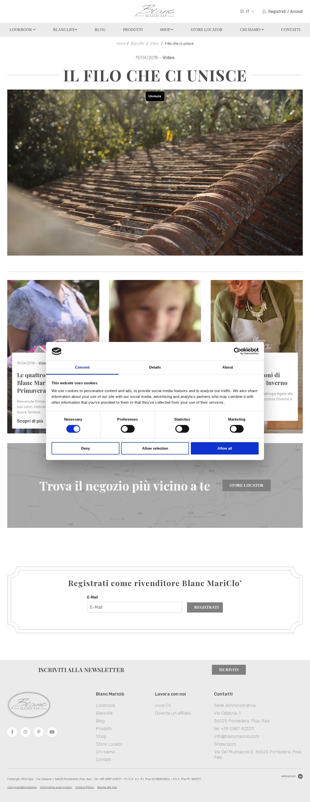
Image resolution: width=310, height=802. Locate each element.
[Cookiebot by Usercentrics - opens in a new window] (237, 351)
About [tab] (227, 367)
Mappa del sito (107, 787)
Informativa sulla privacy (56, 787)
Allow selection (155, 448)
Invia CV (163, 705)
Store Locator (247, 485)
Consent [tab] (82, 367)
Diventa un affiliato (173, 713)
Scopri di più (30, 421)
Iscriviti (229, 670)
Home (121, 44)
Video (154, 44)
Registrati (206, 607)
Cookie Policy (84, 787)
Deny (85, 448)
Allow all (224, 448)
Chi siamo (250, 30)
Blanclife (64, 30)
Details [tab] (155, 367)
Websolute (288, 776)
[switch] (128, 429)
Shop (165, 30)
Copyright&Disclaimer (22, 787)
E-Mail (92, 597)
